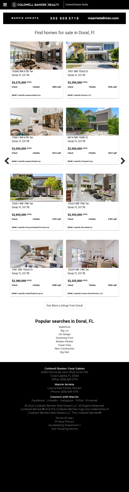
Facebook (38, 400)
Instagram (67, 400)
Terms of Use (64, 417)
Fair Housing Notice (64, 428)
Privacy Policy (64, 421)
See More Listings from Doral (64, 305)
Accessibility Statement (63, 425)
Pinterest (91, 400)
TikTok (79, 400)
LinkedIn (52, 400)
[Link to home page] (37, 4)
